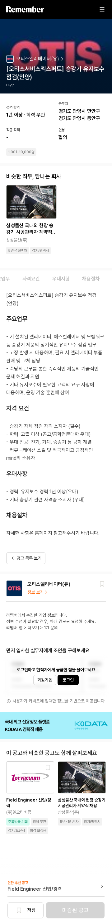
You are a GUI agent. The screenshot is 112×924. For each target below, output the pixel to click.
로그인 (68, 679)
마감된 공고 (75, 910)
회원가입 (44, 679)
